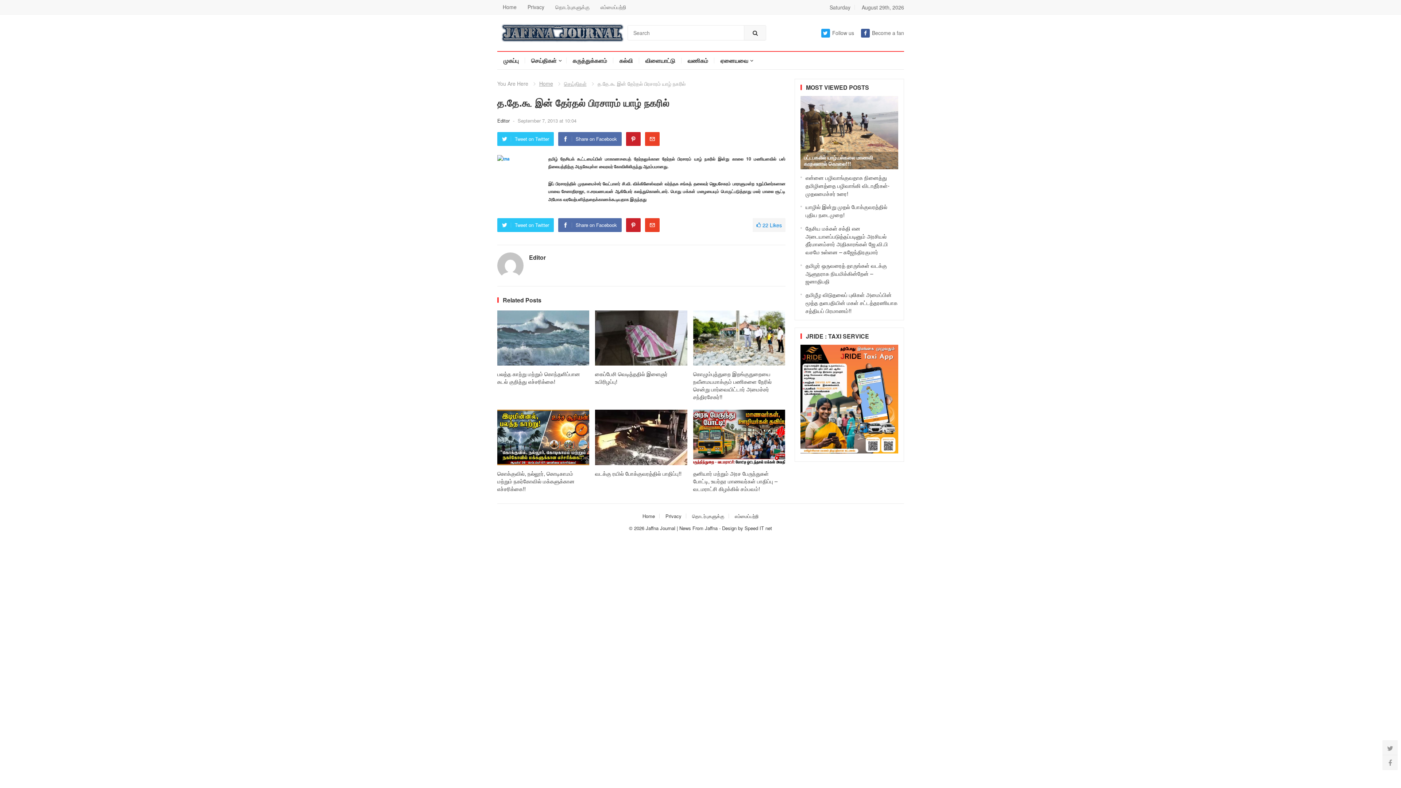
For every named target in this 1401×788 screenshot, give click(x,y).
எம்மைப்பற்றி (613, 7)
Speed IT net (758, 528)
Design (730, 528)
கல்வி (626, 60)
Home (510, 7)
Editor (504, 120)
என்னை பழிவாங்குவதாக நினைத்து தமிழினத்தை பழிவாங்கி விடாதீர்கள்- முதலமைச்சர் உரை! (847, 185)
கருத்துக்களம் (590, 60)
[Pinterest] (633, 139)
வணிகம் (698, 60)
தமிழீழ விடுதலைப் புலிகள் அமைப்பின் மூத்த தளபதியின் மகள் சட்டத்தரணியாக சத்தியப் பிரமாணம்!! (852, 302)
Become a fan (888, 32)
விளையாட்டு (660, 60)
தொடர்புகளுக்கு (572, 7)
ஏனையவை (734, 60)
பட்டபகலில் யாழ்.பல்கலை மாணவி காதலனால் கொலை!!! (838, 160)
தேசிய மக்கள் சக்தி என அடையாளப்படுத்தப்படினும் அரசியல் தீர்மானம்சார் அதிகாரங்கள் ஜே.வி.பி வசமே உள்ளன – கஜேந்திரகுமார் (847, 240)
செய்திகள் (544, 60)
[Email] (652, 139)
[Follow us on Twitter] (1390, 748)
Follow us (843, 32)
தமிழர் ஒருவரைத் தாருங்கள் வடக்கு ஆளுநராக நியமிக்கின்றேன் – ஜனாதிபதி (846, 273)
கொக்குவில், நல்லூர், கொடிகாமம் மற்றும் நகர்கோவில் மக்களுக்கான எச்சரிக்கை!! (536, 481)
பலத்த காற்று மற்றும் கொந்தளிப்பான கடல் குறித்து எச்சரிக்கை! (538, 377)
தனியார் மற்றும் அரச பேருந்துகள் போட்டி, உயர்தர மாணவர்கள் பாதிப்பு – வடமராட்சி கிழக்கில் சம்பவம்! (735, 481)
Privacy (536, 7)
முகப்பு (511, 60)
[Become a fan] (1390, 762)
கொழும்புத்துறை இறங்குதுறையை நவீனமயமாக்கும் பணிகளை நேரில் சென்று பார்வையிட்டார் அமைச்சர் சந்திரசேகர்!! (732, 385)
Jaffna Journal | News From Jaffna (682, 528)
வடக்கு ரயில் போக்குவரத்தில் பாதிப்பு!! (638, 473)
